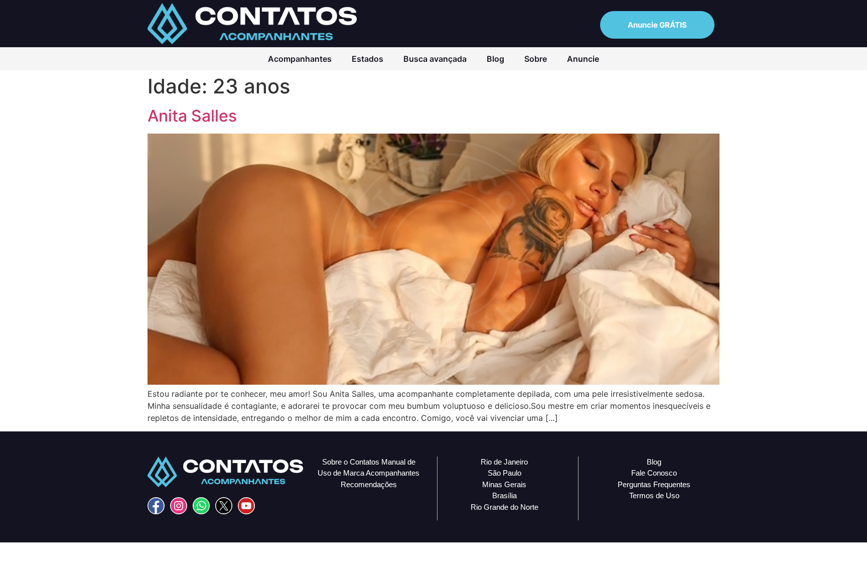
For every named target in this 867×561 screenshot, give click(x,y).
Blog (495, 59)
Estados (367, 59)
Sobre (535, 59)
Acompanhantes (300, 59)
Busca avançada (435, 59)
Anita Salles (192, 116)
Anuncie (583, 59)
